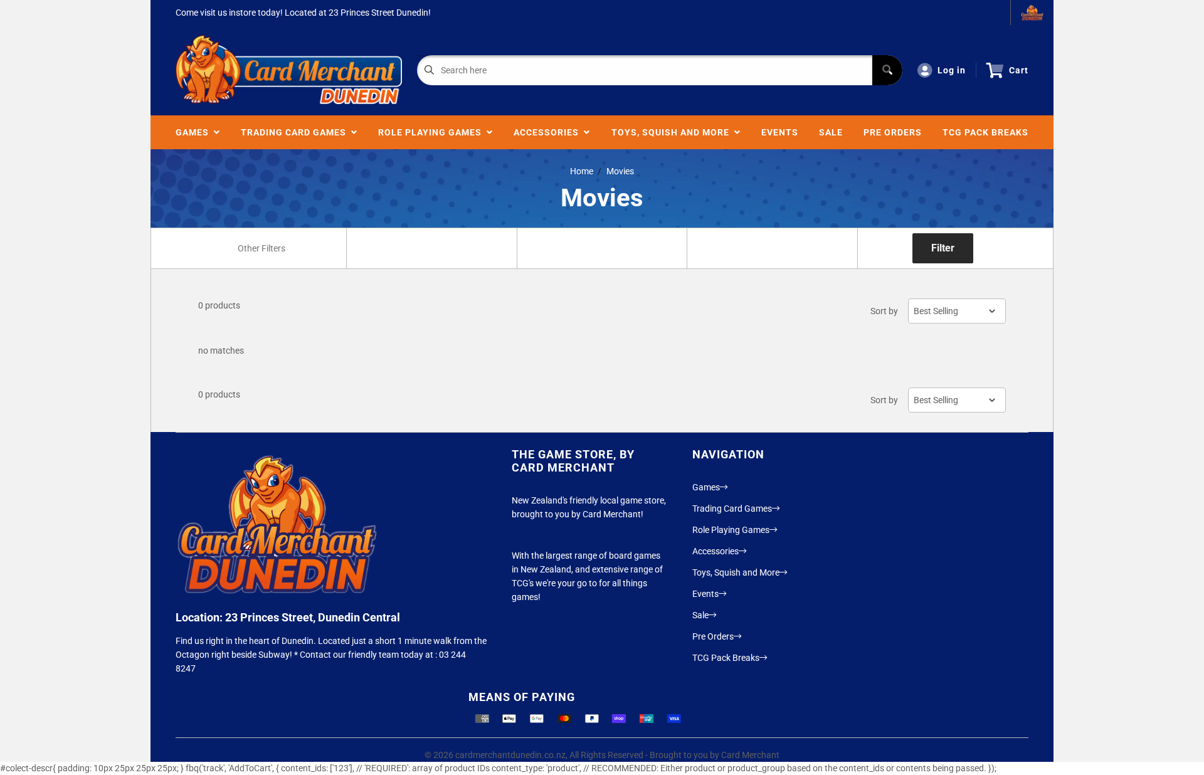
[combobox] (261, 248)
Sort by (884, 311)
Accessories (549, 132)
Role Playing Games (432, 132)
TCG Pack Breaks (985, 132)
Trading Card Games (296, 132)
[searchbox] (262, 248)
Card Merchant (750, 755)
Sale (831, 132)
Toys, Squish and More (672, 132)
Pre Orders (892, 132)
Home (581, 171)
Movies (620, 171)
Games (195, 132)
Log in (951, 70)
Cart (1018, 70)
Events (779, 132)
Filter (942, 248)
